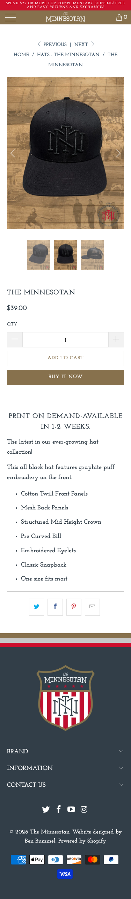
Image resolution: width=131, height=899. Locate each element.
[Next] (117, 153)
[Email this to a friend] (92, 607)
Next (81, 44)
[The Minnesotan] (66, 17)
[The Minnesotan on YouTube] (71, 810)
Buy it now (66, 376)
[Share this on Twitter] (36, 607)
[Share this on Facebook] (55, 607)
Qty (12, 324)
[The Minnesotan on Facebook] (58, 810)
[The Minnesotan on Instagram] (84, 810)
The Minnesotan (50, 832)
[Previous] (14, 153)
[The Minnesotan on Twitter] (46, 810)
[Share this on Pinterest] (73, 607)
